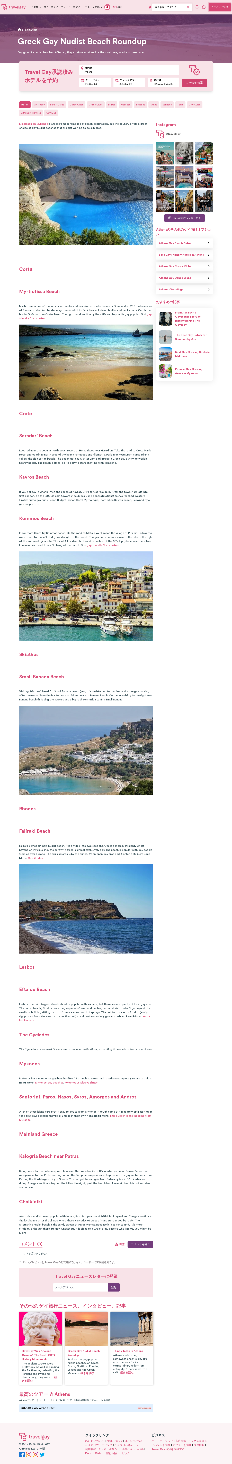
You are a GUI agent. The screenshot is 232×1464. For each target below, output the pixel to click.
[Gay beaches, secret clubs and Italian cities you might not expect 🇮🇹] (165, 153)
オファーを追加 (182, 1445)
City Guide (194, 105)
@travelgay (173, 134)
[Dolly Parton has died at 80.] (184, 153)
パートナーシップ (162, 1441)
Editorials (31, 30)
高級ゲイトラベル (133, 1449)
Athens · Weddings (171, 289)
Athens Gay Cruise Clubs (175, 266)
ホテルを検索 (194, 82)
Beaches (140, 105)
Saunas (111, 105)
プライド (65, 7)
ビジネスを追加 (197, 1441)
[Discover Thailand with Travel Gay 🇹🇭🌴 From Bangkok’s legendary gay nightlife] (204, 153)
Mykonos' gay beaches (49, 1082)
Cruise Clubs (96, 105)
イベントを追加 (161, 1445)
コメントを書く (140, 1244)
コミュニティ (51, 7)
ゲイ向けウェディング (98, 1445)
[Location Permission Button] (150, 7)
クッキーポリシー (109, 1449)
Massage (125, 105)
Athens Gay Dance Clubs (175, 278)
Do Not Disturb (94, 1453)
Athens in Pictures (31, 113)
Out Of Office (133, 1441)
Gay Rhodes (35, 858)
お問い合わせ (114, 1441)
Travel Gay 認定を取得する (168, 1449)
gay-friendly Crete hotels (103, 545)
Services (167, 105)
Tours (180, 105)
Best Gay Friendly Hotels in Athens (181, 254)
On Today (39, 105)
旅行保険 (111, 1453)
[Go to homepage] (13, 7)
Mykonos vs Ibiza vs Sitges (81, 1082)
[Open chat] (204, 7)
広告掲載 (180, 1441)
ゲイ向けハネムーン (126, 1445)
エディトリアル (81, 7)
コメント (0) (30, 1244)
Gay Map (51, 113)
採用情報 (199, 1445)
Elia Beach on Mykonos (33, 123)
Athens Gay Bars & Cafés (175, 243)
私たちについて (94, 1441)
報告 (122, 1244)
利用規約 (90, 1449)
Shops (153, 105)
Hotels (25, 105)
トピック (124, 1453)
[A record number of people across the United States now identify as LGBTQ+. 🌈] (204, 177)
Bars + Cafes (57, 105)
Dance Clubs (76, 105)
